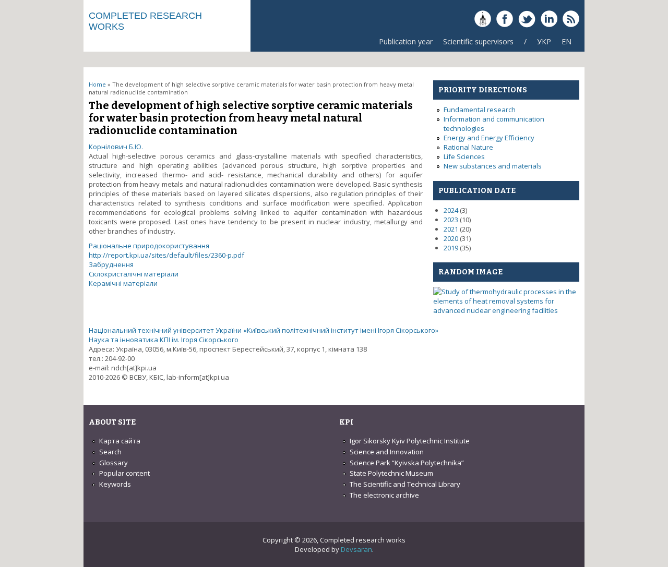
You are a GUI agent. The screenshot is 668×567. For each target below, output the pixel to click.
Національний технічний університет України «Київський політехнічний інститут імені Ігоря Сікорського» (263, 330)
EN (566, 41)
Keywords (115, 484)
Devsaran (356, 549)
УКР (544, 41)
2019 (451, 247)
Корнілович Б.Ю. (116, 146)
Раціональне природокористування (149, 245)
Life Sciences (464, 156)
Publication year (406, 41)
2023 (451, 219)
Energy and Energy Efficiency (489, 137)
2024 (451, 210)
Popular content (124, 473)
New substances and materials (493, 166)
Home (97, 84)
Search (110, 451)
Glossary (113, 462)
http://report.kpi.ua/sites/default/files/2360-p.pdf (166, 255)
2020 (451, 238)
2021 (451, 229)
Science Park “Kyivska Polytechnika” (407, 462)
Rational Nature (468, 147)
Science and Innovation (387, 451)
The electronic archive (384, 495)
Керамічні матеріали (123, 283)
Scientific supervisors (478, 41)
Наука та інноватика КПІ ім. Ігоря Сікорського (163, 339)
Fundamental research (480, 109)
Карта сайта (119, 440)
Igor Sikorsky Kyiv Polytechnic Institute (410, 440)
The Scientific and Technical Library (405, 484)
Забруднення (111, 264)
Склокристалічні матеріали (133, 274)
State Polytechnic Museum (391, 473)
